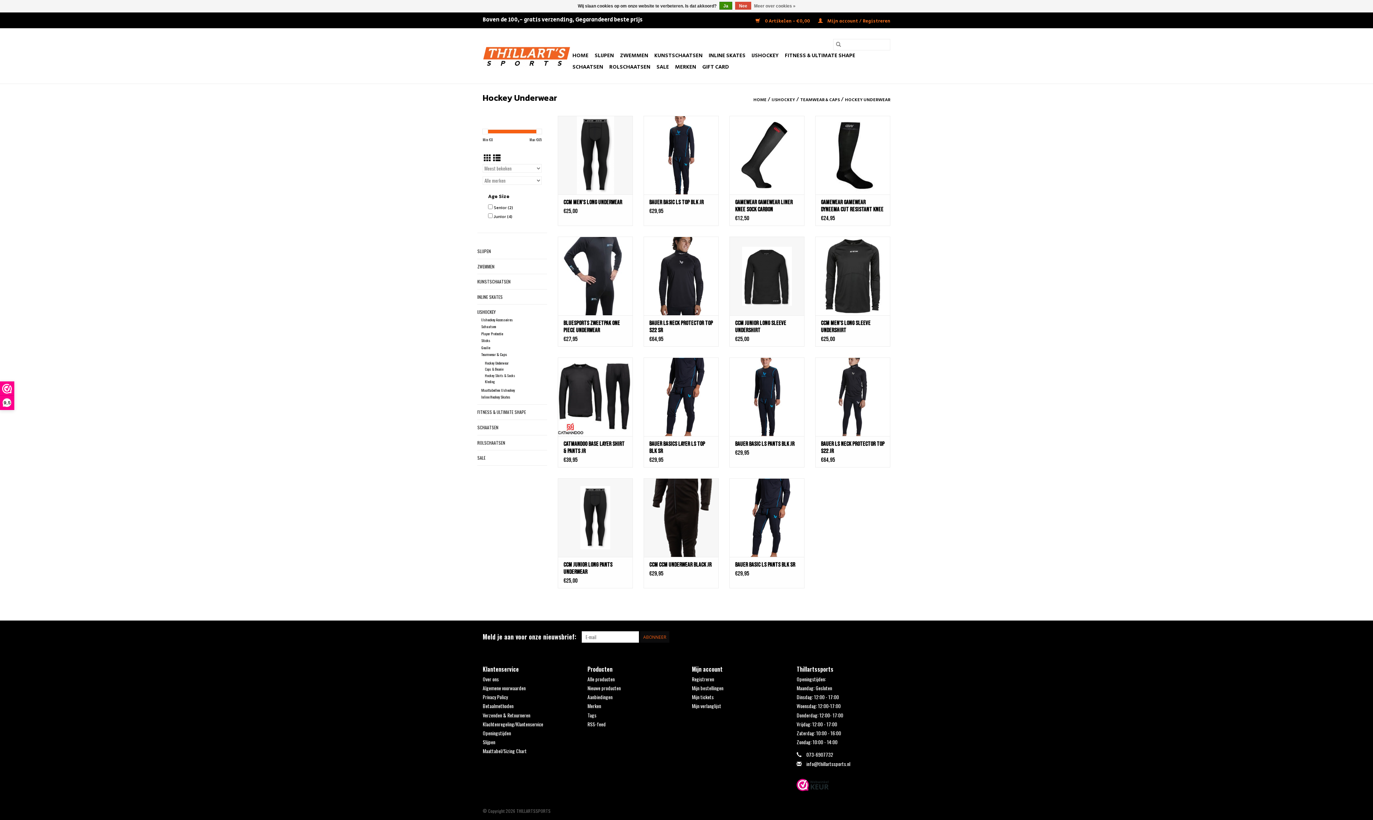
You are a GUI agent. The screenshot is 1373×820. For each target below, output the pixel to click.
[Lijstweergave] (497, 157)
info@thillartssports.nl (828, 763)
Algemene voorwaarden (504, 688)
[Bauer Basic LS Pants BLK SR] (766, 517)
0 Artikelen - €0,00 (787, 21)
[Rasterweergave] (487, 157)
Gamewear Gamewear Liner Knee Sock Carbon (764, 206)
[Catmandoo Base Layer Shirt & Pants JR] (595, 396)
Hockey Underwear (867, 100)
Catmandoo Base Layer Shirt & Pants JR (594, 447)
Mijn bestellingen (707, 688)
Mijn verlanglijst (706, 706)
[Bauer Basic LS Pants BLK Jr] (766, 396)
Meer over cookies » (775, 6)
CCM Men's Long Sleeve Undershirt (846, 327)
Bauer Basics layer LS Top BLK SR (677, 447)
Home (580, 55)
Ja (725, 6)
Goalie (485, 347)
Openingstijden (497, 733)
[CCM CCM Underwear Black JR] (681, 517)
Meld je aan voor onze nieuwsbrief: (529, 637)
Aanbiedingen (599, 697)
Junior (503, 216)
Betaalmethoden (498, 706)
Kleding (490, 381)
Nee (743, 6)
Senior (503, 207)
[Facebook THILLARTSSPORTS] (872, 637)
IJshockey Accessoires (497, 319)
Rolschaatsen (629, 67)
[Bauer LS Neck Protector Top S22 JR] (852, 396)
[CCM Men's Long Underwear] (595, 155)
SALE (662, 67)
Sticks (485, 340)
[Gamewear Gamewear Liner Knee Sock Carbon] (766, 155)
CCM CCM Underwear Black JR (680, 564)
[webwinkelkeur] (844, 785)
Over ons (491, 679)
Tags (591, 715)
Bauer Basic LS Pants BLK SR (765, 564)
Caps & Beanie (494, 369)
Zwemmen (634, 55)
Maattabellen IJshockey (498, 390)
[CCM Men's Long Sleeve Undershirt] (852, 276)
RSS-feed (596, 724)
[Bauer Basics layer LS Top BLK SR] (681, 396)
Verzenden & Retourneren (506, 715)
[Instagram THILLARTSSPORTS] (884, 637)
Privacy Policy (495, 697)
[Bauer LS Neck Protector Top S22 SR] (681, 276)
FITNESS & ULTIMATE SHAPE (820, 55)
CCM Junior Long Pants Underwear (588, 568)
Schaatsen (587, 67)
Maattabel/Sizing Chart (505, 751)
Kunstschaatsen (678, 55)
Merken (685, 67)
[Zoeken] (838, 44)
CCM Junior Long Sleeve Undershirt (760, 327)
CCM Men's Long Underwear (593, 202)
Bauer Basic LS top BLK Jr (676, 202)
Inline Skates (727, 55)
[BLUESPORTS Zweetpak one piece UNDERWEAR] (595, 276)
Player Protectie (492, 333)
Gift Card (715, 67)
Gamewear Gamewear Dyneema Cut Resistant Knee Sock (852, 206)
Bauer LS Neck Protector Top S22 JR (853, 447)
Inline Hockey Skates (495, 397)
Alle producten (601, 679)
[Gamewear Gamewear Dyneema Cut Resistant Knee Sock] (852, 155)
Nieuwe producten (604, 688)
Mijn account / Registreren (858, 21)
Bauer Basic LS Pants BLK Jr (764, 444)
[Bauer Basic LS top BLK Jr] (681, 155)
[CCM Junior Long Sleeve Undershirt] (766, 276)
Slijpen (604, 55)
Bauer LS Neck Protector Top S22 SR (681, 327)
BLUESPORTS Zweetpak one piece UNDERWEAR (592, 327)
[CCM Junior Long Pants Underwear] (595, 517)
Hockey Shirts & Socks (500, 375)
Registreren (703, 679)
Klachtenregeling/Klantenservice (513, 724)
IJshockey (765, 55)
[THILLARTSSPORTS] (526, 56)
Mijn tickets (703, 697)
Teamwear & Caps (820, 100)
